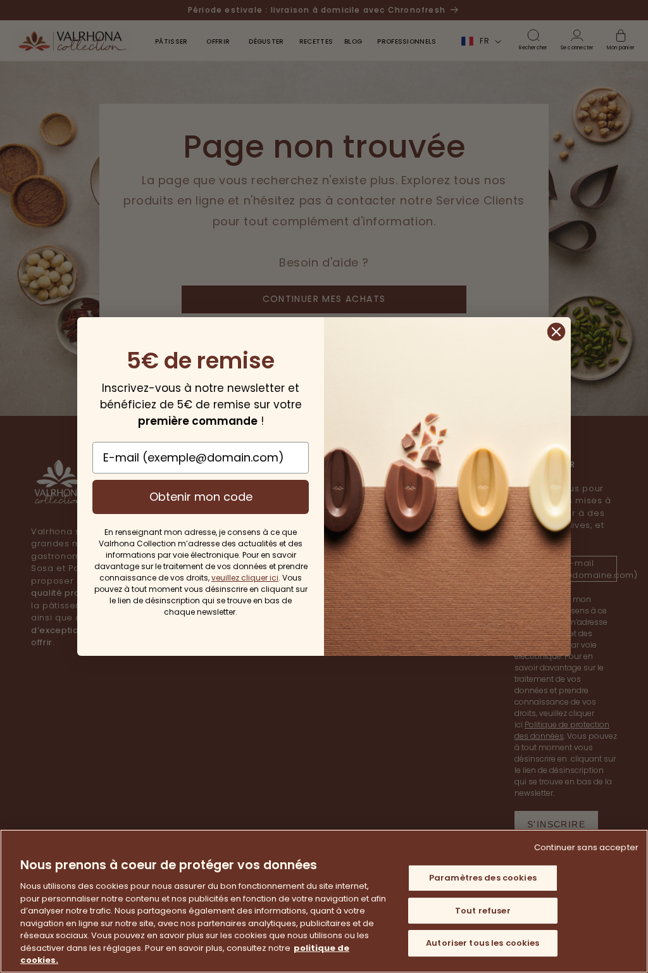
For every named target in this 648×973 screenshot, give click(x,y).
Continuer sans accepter (586, 847)
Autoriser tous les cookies (482, 944)
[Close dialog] (556, 331)
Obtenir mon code (200, 497)
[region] (324, 901)
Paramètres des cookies (483, 878)
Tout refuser (483, 911)
